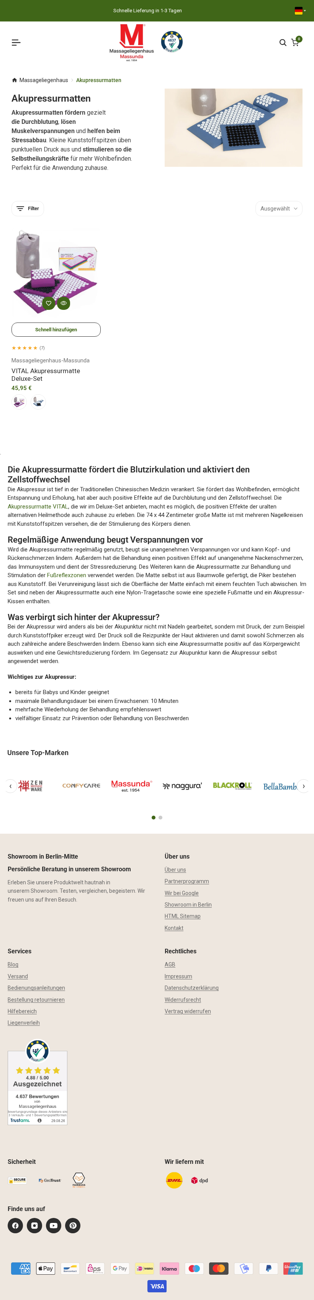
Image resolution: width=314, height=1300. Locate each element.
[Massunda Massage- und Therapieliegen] (131, 786)
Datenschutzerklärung (192, 988)
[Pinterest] (72, 1225)
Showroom (44, 891)
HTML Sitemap (183, 916)
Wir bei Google (182, 893)
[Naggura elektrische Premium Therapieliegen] (182, 786)
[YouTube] (53, 1225)
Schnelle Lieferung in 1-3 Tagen (147, 10)
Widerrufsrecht (183, 1000)
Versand (18, 976)
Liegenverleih (24, 1023)
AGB (170, 964)
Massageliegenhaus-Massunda (50, 360)
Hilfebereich (22, 1011)
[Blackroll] (232, 786)
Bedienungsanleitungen (36, 988)
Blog (13, 964)
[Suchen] (283, 42)
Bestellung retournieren (36, 1000)
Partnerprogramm (187, 881)
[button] (48, 303)
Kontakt (174, 928)
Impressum (178, 976)
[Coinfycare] (81, 786)
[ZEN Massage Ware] (31, 786)
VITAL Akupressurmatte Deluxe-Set (45, 374)
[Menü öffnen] (19, 42)
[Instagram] (34, 1225)
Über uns (175, 870)
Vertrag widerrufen (188, 1011)
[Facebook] (15, 1225)
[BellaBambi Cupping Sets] (283, 786)
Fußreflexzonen (66, 575)
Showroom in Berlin (188, 905)
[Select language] (300, 11)
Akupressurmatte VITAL (38, 506)
